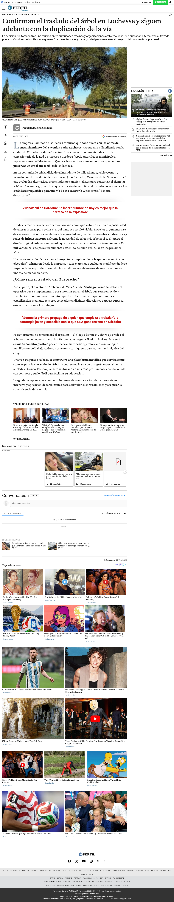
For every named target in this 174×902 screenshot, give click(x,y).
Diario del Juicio (87, 874)
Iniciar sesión (109, 495)
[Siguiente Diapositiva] (125, 471)
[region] (64, 528)
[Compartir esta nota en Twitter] (5, 135)
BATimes (108, 878)
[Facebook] (69, 861)
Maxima (127, 882)
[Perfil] (87, 855)
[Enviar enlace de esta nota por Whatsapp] (5, 143)
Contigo (66, 882)
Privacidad (87, 886)
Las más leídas (143, 91)
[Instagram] (91, 861)
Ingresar (146, 2)
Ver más (164, 155)
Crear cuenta (120, 495)
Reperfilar (97, 871)
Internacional (55, 871)
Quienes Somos (63, 886)
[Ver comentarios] (170, 15)
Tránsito (125, 886)
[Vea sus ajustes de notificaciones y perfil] (170, 2)
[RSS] (98, 861)
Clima (65, 871)
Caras (147, 871)
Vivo (169, 871)
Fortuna (77, 878)
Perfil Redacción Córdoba (37, 127)
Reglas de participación (110, 886)
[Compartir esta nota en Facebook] (5, 126)
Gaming (163, 871)
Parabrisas (87, 878)
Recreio (119, 882)
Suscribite (160, 2)
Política (25, 871)
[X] (76, 861)
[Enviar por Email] (5, 151)
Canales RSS (50, 886)
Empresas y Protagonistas (123, 871)
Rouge (96, 878)
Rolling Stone (97, 882)
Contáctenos (76, 886)
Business (106, 871)
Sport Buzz (109, 882)
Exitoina (154, 871)
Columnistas (15, 871)
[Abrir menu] (3, 8)
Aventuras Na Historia (81, 882)
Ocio (80, 871)
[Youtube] (84, 861)
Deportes (73, 871)
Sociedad (43, 871)
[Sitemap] (105, 861)
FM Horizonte (118, 878)
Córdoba (87, 871)
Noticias (139, 871)
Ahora (5, 871)
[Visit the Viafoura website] (121, 560)
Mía (101, 878)
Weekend (68, 878)
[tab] (13, 513)
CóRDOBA (6, 15)
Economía (34, 871)
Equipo (96, 886)
